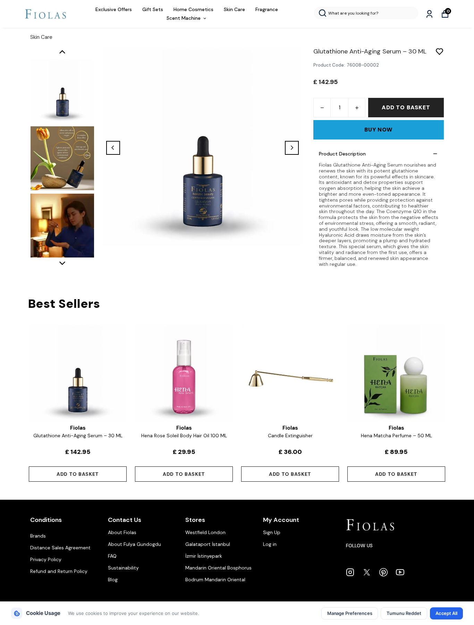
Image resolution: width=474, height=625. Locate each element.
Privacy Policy (45, 559)
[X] (367, 572)
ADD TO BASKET (406, 107)
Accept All (446, 613)
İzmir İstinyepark (203, 556)
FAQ (112, 556)
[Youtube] (400, 572)
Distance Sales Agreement (60, 547)
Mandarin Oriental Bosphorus (218, 568)
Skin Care (234, 9)
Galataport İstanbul (207, 544)
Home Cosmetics (193, 9)
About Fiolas (122, 532)
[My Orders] (429, 14)
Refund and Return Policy (58, 571)
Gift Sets (152, 9)
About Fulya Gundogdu (134, 544)
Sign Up (271, 532)
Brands (38, 536)
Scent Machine (184, 18)
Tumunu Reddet (404, 613)
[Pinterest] (383, 572)
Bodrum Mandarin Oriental (215, 579)
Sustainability (123, 568)
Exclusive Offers (113, 9)
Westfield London (205, 532)
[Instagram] (350, 572)
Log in (270, 544)
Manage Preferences (349, 613)
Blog (113, 579)
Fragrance (266, 9)
